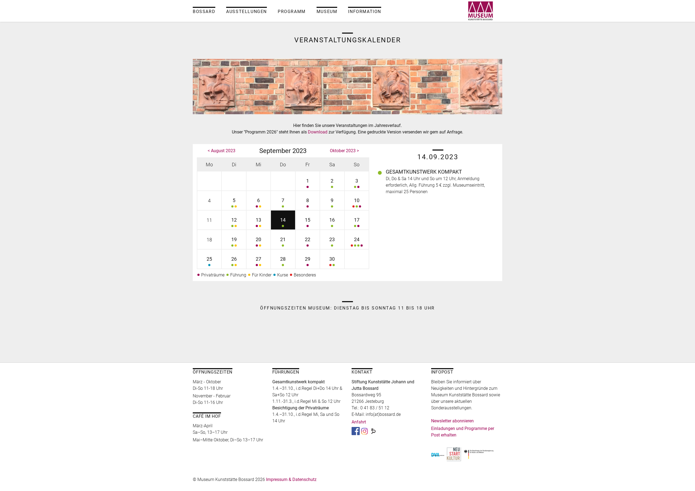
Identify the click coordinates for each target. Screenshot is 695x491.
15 (307, 220)
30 (332, 259)
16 (332, 220)
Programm (292, 11)
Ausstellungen (246, 11)
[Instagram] (364, 430)
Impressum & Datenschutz (291, 479)
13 (258, 220)
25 (209, 259)
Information (364, 11)
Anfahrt (359, 422)
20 (258, 239)
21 (283, 239)
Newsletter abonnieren (452, 420)
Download (318, 132)
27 (258, 259)
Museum (327, 11)
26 (234, 259)
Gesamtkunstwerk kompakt (424, 172)
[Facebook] (356, 430)
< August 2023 (221, 150)
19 (234, 239)
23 (332, 239)
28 (283, 259)
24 (356, 239)
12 (234, 220)
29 (307, 259)
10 (356, 200)
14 (283, 220)
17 (356, 220)
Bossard (204, 11)
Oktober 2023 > (344, 150)
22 (307, 239)
